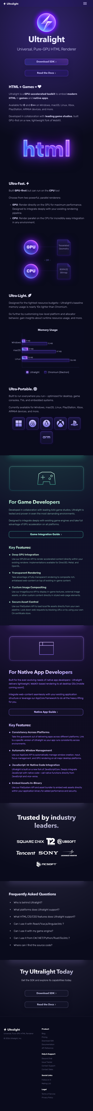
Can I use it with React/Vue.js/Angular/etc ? (38, 923)
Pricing (44, 1037)
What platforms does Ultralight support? (36, 909)
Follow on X (46, 1080)
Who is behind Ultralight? (27, 902)
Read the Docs (45, 73)
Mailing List (46, 1083)
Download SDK (45, 62)
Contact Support (48, 1066)
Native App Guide (45, 712)
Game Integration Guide (45, 534)
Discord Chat (47, 1058)
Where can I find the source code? (32, 945)
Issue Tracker (47, 1062)
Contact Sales (47, 1069)
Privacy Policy (47, 1097)
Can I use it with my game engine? (33, 931)
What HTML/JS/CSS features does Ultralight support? (44, 916)
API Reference (47, 1048)
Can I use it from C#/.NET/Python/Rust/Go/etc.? (41, 938)
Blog (43, 1033)
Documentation (48, 1044)
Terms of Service (48, 1094)
